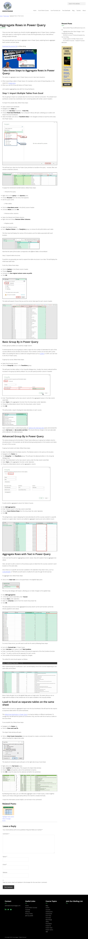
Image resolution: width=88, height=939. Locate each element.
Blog (47, 905)
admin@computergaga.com (12, 905)
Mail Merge (49, 919)
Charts (47, 907)
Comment (6, 834)
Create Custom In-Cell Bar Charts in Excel (73, 39)
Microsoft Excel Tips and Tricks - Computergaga (7, 7)
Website (5, 872)
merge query (12, 83)
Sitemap (27, 911)
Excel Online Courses (31, 907)
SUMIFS (42, 353)
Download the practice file (9, 46)
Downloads (49, 913)
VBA (47, 931)
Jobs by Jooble (29, 915)
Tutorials (27, 909)
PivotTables (49, 923)
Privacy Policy (29, 913)
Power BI (48, 926)
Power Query (49, 929)
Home (27, 905)
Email (5, 864)
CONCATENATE (6, 572)
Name (5, 856)
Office (47, 921)
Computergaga (15, 937)
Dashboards (49, 911)
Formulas (48, 917)
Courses (48, 909)
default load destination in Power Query (16, 714)
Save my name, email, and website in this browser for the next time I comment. (25, 882)
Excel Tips (48, 915)
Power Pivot (49, 928)
